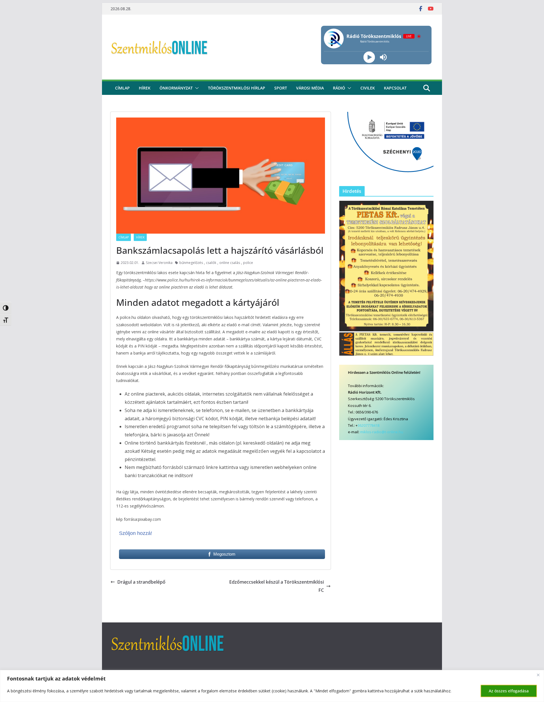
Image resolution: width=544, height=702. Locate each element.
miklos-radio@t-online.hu (381, 431)
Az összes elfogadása (509, 691)
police (248, 262)
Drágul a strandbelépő (141, 582)
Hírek (144, 88)
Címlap (123, 237)
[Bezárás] (538, 674)
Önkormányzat (176, 88)
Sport (280, 88)
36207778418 (368, 425)
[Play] (369, 57)
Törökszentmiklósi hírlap (236, 88)
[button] (196, 88)
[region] (272, 686)
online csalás (229, 262)
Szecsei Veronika (159, 262)
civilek (367, 88)
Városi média (310, 88)
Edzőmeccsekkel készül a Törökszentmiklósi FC (276, 586)
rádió (339, 88)
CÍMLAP (122, 88)
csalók (211, 262)
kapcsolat (395, 88)
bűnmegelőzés (191, 262)
